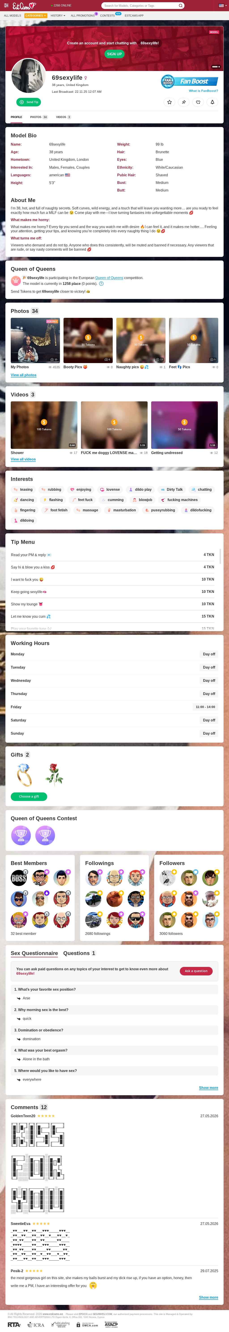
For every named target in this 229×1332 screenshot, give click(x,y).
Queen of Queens (109, 278)
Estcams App (134, 15)
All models (12, 15)
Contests (107, 15)
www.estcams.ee (53, 1314)
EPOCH (83, 1314)
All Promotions (83, 15)
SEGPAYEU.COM (102, 1314)
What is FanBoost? (203, 91)
